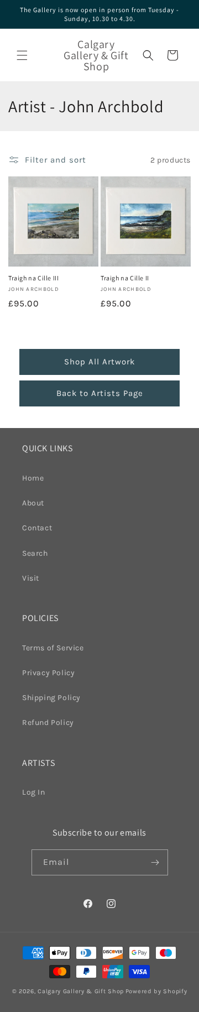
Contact (37, 528)
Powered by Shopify (156, 991)
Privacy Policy (48, 672)
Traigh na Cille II (125, 278)
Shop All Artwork (99, 362)
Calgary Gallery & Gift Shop (81, 991)
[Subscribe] (155, 862)
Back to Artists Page (99, 393)
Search (35, 553)
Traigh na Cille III (33, 278)
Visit (30, 578)
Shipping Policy (51, 697)
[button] (22, 55)
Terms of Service (53, 648)
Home (33, 478)
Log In (33, 792)
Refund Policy (48, 722)
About (33, 503)
